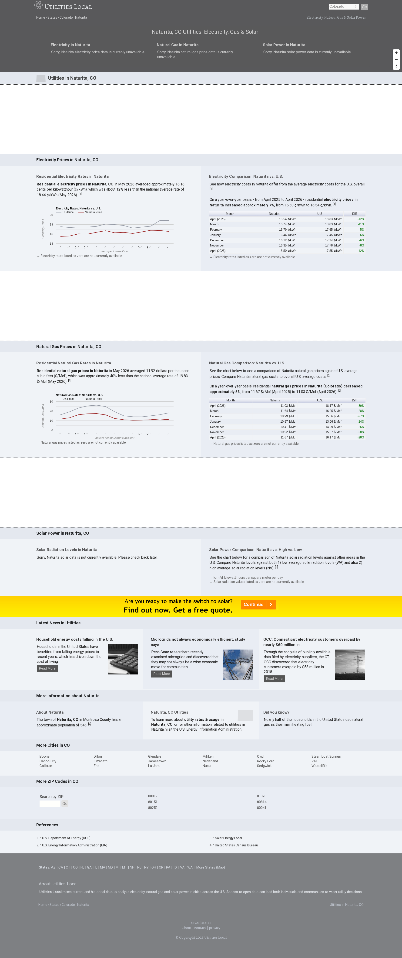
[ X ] (273, 442)
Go (364, 7)
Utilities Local (68, 6)
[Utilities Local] (39, 6)
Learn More (151, 485)
